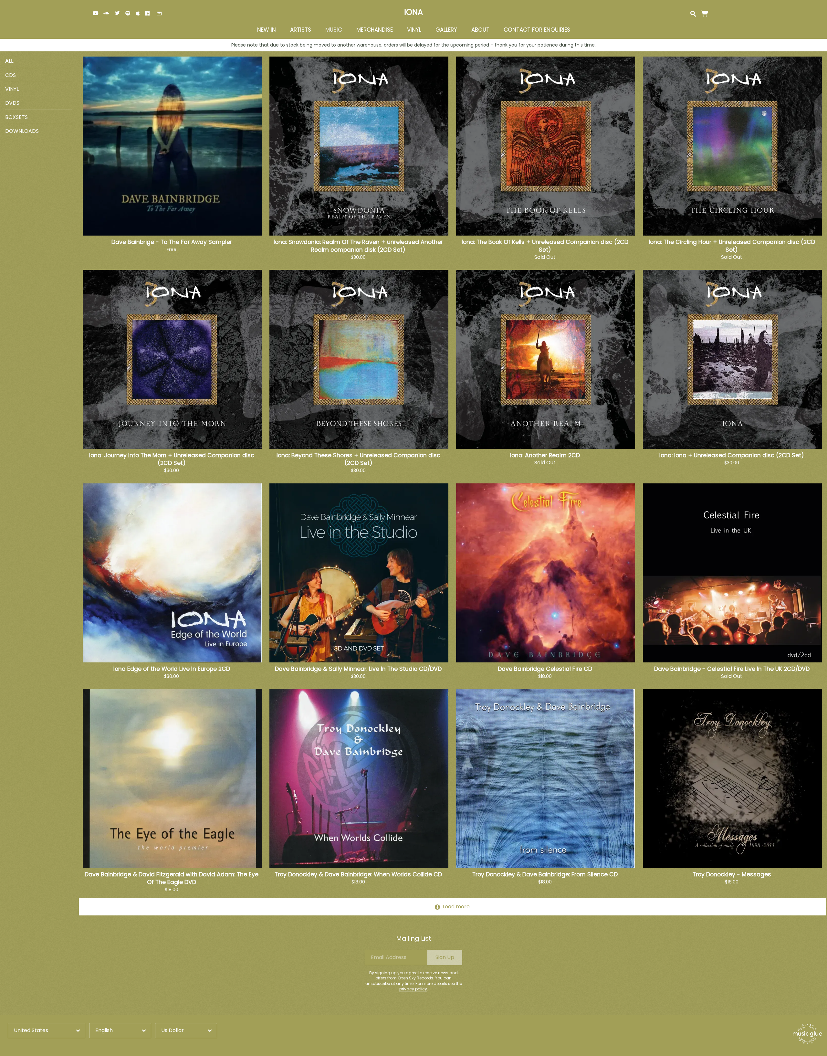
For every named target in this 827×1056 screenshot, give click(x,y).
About (480, 30)
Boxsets (16, 117)
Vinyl (414, 30)
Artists (300, 30)
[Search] (693, 13)
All (9, 61)
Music (333, 30)
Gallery (446, 30)
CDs (10, 75)
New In (266, 30)
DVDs (12, 103)
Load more (456, 906)
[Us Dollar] (186, 1030)
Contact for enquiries (537, 30)
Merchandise (374, 30)
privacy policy (413, 989)
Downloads (22, 131)
